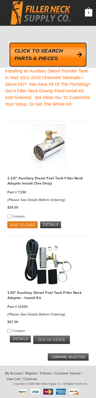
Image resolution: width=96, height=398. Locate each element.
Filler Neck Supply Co (48, 383)
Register (31, 373)
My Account (13, 373)
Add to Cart (22, 225)
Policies (45, 373)
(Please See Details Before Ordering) (36, 200)
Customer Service (67, 373)
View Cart (13, 379)
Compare (18, 216)
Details (50, 225)
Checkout (30, 379)
